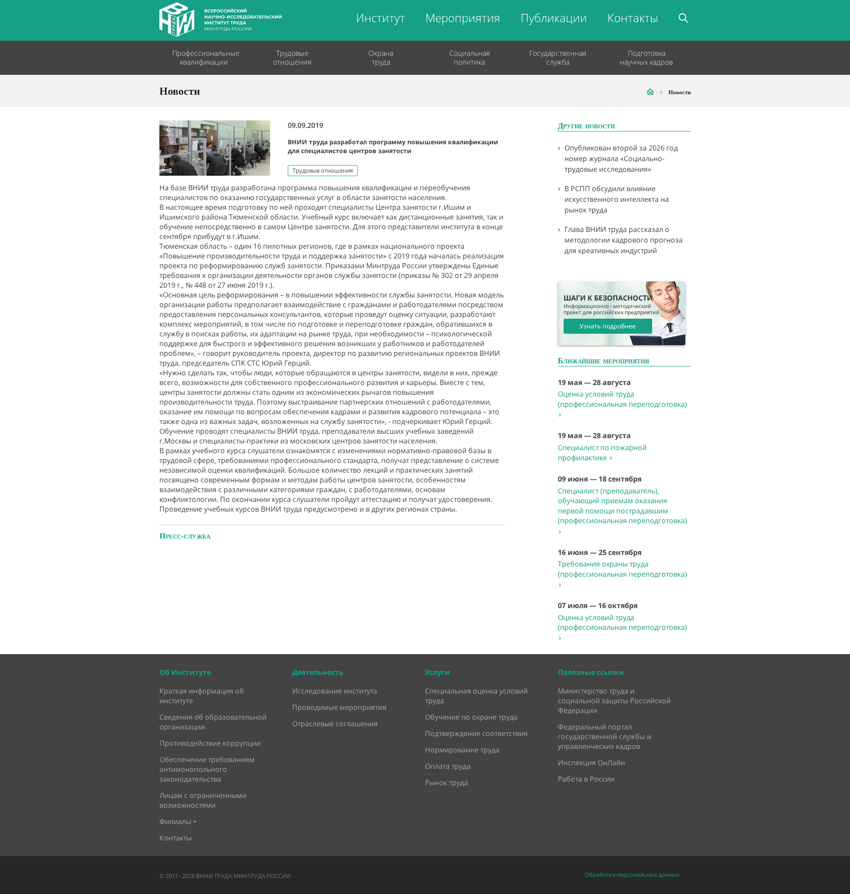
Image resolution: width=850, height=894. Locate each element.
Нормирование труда (462, 750)
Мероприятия (462, 18)
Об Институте (185, 672)
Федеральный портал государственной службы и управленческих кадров (604, 736)
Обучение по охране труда (471, 717)
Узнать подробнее (608, 326)
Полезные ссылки (591, 672)
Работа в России (586, 779)
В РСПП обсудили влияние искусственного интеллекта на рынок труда (616, 199)
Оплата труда (448, 766)
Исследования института (334, 691)
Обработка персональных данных (632, 875)
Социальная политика (469, 57)
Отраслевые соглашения (335, 723)
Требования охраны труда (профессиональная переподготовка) (622, 574)
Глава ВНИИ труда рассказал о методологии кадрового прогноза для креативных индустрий (623, 239)
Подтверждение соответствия (476, 733)
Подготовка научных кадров (646, 57)
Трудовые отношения (292, 57)
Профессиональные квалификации (203, 57)
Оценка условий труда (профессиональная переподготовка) (622, 404)
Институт (380, 18)
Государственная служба (557, 57)
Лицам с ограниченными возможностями (203, 800)
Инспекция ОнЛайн (591, 762)
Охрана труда (380, 57)
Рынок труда (446, 782)
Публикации (554, 18)
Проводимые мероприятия (339, 707)
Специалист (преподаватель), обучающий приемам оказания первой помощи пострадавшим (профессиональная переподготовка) (622, 511)
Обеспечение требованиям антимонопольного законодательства (207, 769)
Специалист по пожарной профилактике (602, 453)
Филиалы (175, 821)
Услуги (437, 672)
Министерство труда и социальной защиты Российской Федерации (614, 700)
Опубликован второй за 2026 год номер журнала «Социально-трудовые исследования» (621, 158)
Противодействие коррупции (210, 743)
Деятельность (318, 672)
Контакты (632, 18)
